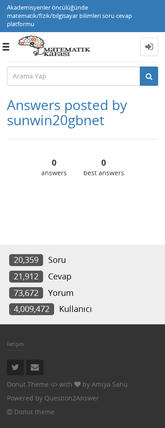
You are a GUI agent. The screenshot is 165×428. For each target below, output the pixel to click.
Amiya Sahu (110, 384)
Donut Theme (28, 384)
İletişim (15, 343)
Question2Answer (71, 398)
